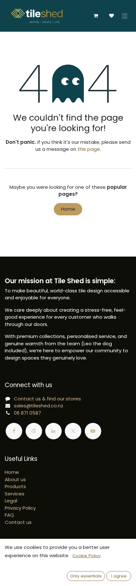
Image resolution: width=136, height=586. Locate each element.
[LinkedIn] (53, 431)
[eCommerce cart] (96, 16)
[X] (73, 431)
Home (68, 209)
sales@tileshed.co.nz (38, 405)
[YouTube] (93, 431)
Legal (11, 500)
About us (15, 479)
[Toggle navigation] (125, 15)
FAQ (9, 515)
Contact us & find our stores (47, 398)
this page (88, 149)
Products (15, 486)
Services (14, 493)
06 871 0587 (27, 413)
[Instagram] (34, 431)
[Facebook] (14, 431)
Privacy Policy (20, 508)
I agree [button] (119, 576)
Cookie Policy (86, 556)
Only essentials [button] (86, 576)
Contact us (18, 522)
